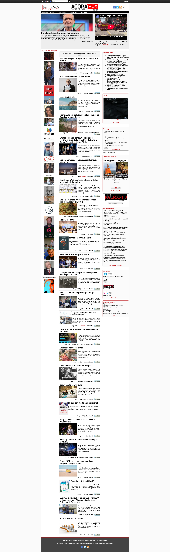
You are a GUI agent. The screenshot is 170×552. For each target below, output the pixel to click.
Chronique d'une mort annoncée (111, 312)
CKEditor (104, 540)
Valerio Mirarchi (89, 416)
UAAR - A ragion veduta (86, 73)
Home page (45, 12)
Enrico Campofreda (87, 41)
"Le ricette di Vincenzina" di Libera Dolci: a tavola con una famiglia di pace (117, 66)
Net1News (105, 282)
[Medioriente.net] (49, 210)
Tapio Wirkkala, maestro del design (75, 366)
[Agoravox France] (46, 1)
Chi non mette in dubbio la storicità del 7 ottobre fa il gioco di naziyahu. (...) (115, 241)
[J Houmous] (49, 100)
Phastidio (90, 234)
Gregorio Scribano (88, 93)
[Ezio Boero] (49, 200)
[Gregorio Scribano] (49, 159)
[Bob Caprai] (49, 254)
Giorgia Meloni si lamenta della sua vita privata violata (77, 421)
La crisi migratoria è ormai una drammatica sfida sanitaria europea (116, 74)
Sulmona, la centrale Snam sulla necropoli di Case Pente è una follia (79, 116)
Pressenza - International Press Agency (88, 132)
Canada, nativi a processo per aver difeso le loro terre (79, 330)
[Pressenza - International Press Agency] (49, 131)
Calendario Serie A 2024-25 (82, 481)
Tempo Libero (73, 12)
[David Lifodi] (49, 243)
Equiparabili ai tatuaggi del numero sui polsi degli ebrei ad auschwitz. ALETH (115, 222)
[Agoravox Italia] (48, 1)
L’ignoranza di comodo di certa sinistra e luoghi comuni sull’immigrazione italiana (114, 247)
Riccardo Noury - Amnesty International (82, 344)
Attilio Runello (89, 111)
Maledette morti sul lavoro (71, 348)
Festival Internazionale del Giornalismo (113, 276)
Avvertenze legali (74, 543)
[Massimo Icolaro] (49, 72)
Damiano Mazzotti (88, 251)
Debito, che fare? (67, 220)
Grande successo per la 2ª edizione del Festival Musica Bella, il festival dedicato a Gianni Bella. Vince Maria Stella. (78, 140)
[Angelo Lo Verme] (49, 181)
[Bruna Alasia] (49, 148)
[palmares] (116, 200)
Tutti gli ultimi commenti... (116, 265)
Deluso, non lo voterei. (113, 137)
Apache (87, 540)
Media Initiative (107, 295)
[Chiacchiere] (115, 169)
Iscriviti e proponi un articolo (51, 9)
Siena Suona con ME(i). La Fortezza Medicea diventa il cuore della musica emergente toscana (116, 228)
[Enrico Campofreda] (49, 121)
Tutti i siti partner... (116, 298)
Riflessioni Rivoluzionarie (80, 238)
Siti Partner (116, 316)
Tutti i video (116, 122)
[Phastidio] (49, 139)
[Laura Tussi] (49, 111)
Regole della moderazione (106, 543)
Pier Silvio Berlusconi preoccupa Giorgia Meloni (77, 293)
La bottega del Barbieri (87, 289)
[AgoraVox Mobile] (123, 8)
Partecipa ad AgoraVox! (51, 7)
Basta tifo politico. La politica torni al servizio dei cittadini (116, 77)
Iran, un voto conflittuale (71, 385)
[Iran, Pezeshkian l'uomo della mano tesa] (67, 31)
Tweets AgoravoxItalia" (109, 152)
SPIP (82, 540)
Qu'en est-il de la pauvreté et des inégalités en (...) (115, 313)
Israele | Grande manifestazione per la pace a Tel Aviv (79, 441)
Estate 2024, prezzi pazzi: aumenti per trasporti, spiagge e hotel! (76, 462)
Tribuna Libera (62, 12)
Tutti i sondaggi (116, 149)
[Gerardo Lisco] (49, 168)
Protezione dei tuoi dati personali (89, 543)
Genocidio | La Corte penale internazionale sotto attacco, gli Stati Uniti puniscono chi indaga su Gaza (116, 63)
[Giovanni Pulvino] (49, 90)
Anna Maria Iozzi (88, 156)
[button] (112, 119)
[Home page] (85, 10)
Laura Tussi (90, 514)
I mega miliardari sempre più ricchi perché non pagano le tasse (78, 273)
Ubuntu (92, 540)
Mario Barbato (89, 309)
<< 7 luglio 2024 (67, 53)
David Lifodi (90, 325)
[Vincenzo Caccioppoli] (49, 275)
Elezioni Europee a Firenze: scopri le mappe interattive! (78, 161)
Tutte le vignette (115, 191)
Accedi (126, 1)
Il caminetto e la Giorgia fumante (74, 254)
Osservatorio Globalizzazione (85, 381)
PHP (95, 540)
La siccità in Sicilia (68, 97)
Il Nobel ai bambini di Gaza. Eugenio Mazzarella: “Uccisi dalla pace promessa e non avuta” (118, 57)
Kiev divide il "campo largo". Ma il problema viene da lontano (116, 86)
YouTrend (90, 176)
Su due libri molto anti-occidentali (83, 403)
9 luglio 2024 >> (91, 53)
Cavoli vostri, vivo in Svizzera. (115, 145)
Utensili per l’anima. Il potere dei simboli (117, 60)
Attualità (52, 12)
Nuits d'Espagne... (107, 310)
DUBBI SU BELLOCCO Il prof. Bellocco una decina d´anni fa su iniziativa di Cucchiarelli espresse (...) (115, 214)
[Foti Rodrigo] (49, 267)
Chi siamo (60, 543)
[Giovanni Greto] (49, 56)
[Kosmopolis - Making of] (49, 232)
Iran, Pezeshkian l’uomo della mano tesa (60, 33)
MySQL (99, 540)
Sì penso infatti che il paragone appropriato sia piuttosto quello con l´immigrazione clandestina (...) (115, 250)
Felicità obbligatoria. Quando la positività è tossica (79, 59)
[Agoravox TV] (50, 1)
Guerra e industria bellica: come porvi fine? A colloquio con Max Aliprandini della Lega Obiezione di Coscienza (79, 500)
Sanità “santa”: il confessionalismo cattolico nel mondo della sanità (79, 181)
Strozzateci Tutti (107, 289)
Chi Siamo (84, 12)
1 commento (105, 44)
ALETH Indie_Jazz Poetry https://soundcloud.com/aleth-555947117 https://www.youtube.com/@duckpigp (115, 233)
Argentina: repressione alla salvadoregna (84, 313)
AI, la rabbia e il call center (71, 518)
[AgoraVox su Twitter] (117, 8)
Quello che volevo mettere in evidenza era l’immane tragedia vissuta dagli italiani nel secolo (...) (115, 260)
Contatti (66, 543)
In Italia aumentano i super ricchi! (75, 77)
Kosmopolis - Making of (118, 44)
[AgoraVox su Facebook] (114, 8)
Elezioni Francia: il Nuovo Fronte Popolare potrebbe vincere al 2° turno (78, 201)
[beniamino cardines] (49, 285)
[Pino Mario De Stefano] (49, 190)
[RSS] (120, 8)
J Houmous (116, 182)
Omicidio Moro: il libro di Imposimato (113, 211)
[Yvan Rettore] (49, 221)
